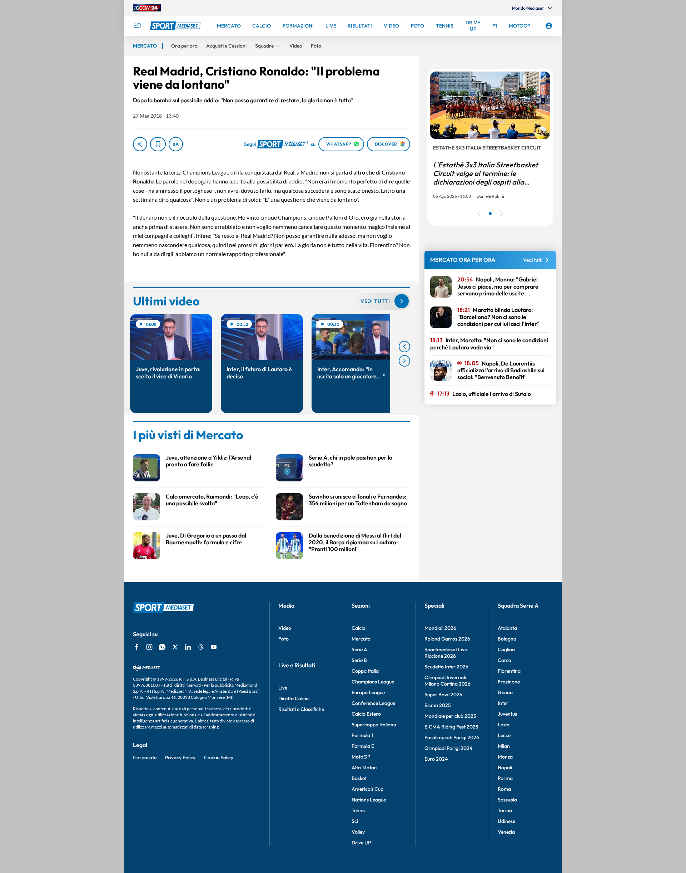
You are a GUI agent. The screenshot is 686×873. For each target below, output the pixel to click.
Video (284, 628)
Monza (505, 757)
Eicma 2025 (437, 705)
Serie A (359, 649)
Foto (283, 639)
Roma (504, 789)
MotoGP (361, 757)
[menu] (137, 25)
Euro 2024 (436, 759)
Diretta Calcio (293, 698)
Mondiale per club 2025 (450, 716)
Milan (504, 746)
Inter (503, 703)
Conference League (373, 703)
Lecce (504, 735)
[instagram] (149, 647)
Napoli (505, 767)
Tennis (359, 810)
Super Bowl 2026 (443, 694)
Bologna (507, 639)
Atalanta (507, 628)
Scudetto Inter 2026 (446, 666)
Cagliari (506, 649)
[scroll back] (404, 346)
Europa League (368, 692)
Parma (505, 778)
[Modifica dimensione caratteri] (176, 144)
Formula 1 (362, 735)
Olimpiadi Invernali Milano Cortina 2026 (447, 680)
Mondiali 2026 (440, 628)
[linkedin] (188, 647)
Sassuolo (507, 799)
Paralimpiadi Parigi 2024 (451, 737)
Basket (359, 778)
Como (504, 660)
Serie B (359, 660)
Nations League (369, 799)
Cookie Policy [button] (218, 757)
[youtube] (213, 647)
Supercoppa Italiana (374, 724)
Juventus (507, 714)
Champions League (373, 681)
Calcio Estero (366, 714)
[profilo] (549, 25)
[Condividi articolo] (140, 144)
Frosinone (509, 681)
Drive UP (361, 842)
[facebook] (136, 647)
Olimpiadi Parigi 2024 (448, 748)
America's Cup (367, 789)
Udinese (506, 821)
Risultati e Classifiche (301, 709)
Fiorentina (509, 671)
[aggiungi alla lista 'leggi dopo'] (158, 144)
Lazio (503, 724)
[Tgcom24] (147, 7)
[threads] (200, 647)
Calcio (359, 628)
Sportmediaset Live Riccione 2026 (445, 652)
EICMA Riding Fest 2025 (451, 727)
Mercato (361, 639)
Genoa (505, 692)
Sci (355, 821)
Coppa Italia (365, 671)
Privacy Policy (180, 757)
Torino (505, 810)
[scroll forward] (404, 361)
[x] (175, 647)
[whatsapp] (162, 647)
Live (282, 688)
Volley (358, 832)
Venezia (506, 832)
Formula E (363, 746)
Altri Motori (364, 767)
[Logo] (176, 25)
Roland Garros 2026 (447, 639)
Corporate (144, 757)
